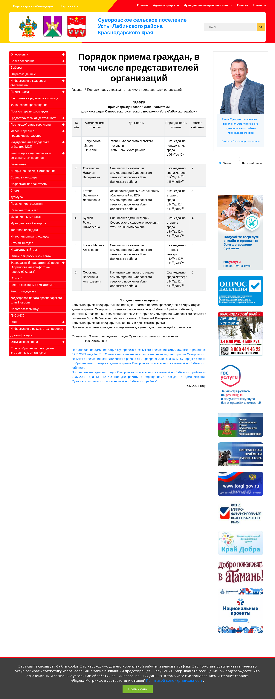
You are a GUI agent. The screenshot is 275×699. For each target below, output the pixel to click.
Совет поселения (22, 61)
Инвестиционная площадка (29, 236)
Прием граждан (21, 92)
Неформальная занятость (28, 184)
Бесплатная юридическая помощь (34, 98)
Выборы (16, 67)
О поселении (19, 54)
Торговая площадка (24, 230)
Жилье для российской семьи (30, 256)
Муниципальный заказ (25, 217)
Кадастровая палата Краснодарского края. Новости (36, 300)
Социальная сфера (23, 177)
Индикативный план (24, 249)
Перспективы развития (26, 204)
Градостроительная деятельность (33, 118)
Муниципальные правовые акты (206, 5)
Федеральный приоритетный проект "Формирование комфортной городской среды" (35, 267)
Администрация (164, 5)
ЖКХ (13, 322)
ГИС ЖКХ (17, 315)
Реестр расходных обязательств (32, 285)
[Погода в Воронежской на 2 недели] (252, 163)
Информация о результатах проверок (36, 329)
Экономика (18, 164)
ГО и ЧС (16, 278)
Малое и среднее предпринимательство (26, 133)
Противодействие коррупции (30, 124)
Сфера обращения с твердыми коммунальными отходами (32, 350)
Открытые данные (23, 74)
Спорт (14, 190)
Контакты (259, 5)
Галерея (242, 5)
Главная (143, 5)
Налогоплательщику (24, 309)
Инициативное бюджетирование (33, 171)
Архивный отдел (21, 243)
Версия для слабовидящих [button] (33, 6)
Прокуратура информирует (29, 111)
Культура (16, 197)
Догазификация (21, 335)
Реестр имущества (23, 291)
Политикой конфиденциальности (174, 680)
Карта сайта (70, 6)
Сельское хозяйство (24, 210)
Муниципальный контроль (28, 223)
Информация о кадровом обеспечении (28, 83)
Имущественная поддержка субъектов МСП (29, 144)
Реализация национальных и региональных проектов (30, 155)
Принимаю (137, 689)
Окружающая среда (24, 342)
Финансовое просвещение (29, 105)
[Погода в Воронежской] (240, 158)
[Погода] (225, 163)
